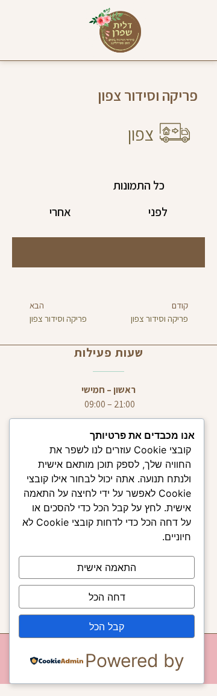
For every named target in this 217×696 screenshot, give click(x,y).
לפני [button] (158, 212)
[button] (189, 30)
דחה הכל (107, 597)
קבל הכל (106, 627)
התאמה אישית (106, 567)
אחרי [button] (60, 212)
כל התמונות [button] (139, 185)
